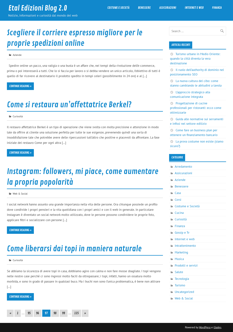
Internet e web (194, 8)
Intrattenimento (185, 246)
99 (63, 313)
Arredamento (183, 167)
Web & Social (20, 193)
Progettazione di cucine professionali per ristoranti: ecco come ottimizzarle (195, 107)
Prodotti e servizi (186, 265)
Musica (179, 259)
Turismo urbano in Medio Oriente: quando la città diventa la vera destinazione (195, 58)
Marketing (181, 252)
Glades (217, 327)
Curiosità (18, 116)
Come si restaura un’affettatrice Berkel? (69, 105)
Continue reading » (20, 86)
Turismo (180, 285)
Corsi (178, 200)
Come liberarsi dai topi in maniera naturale (74, 249)
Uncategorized (184, 292)
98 (55, 313)
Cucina (179, 213)
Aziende (17, 55)
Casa (178, 193)
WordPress (205, 327)
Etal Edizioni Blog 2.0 (37, 8)
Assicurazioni (167, 8)
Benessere (144, 8)
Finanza (217, 8)
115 (76, 313)
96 (37, 313)
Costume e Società (118, 8)
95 (29, 313)
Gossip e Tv (182, 233)
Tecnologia (182, 279)
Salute (179, 272)
